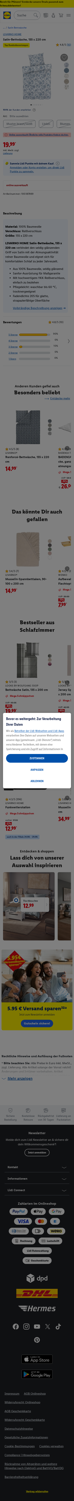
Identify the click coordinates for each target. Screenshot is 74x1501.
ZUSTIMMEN (37, 758)
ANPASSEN (37, 770)
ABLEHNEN (37, 781)
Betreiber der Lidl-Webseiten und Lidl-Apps (39, 731)
